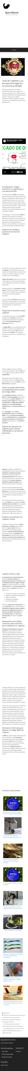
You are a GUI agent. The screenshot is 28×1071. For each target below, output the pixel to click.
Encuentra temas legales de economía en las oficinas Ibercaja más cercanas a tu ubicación (12, 1003)
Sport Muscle (11, 12)
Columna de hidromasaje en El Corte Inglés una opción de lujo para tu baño (12, 907)
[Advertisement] (14, 32)
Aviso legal (5, 1051)
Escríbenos (18, 1051)
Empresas (6, 1013)
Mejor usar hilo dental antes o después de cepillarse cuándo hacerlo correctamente (13, 955)
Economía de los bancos (9, 1017)
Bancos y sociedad (9, 1015)
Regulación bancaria (15, 1019)
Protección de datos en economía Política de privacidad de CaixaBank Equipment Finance (11, 979)
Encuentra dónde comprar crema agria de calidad (12, 883)
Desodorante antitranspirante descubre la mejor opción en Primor (12, 836)
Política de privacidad (7, 1054)
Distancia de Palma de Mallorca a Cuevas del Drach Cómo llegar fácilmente (11, 861)
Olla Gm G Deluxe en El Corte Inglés (13, 930)
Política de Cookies (7, 1057)
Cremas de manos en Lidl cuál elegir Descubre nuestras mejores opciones (12, 812)
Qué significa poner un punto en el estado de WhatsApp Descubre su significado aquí (12, 1031)
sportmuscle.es (4, 1065)
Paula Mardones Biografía (7, 1043)
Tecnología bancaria (8, 1022)
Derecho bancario (20, 1015)
